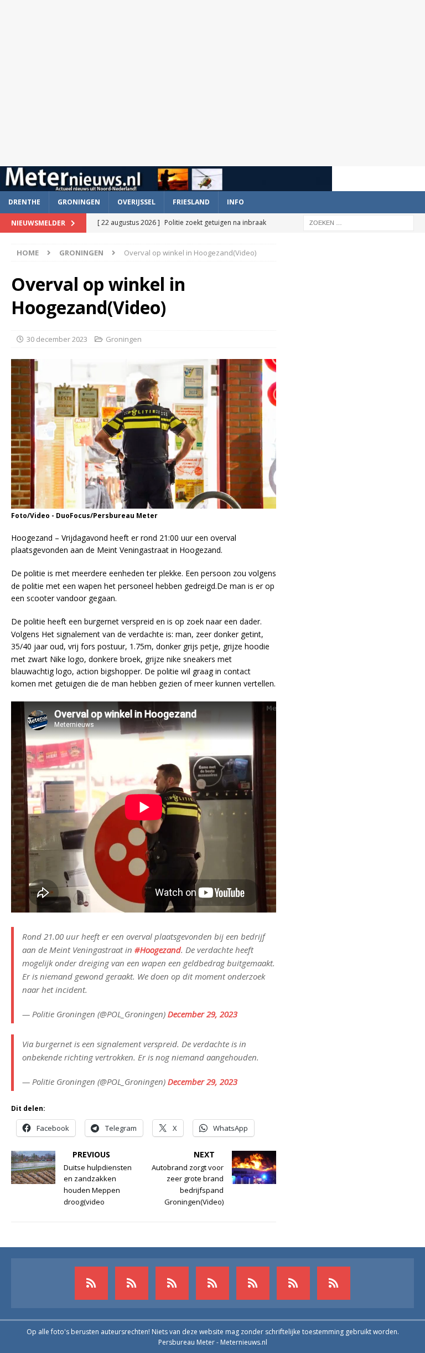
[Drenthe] (131, 1283)
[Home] (212, 1283)
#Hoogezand (157, 949)
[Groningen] (172, 1283)
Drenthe (24, 202)
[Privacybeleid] (293, 1283)
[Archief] (91, 1283)
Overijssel (136, 202)
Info (235, 202)
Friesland (191, 202)
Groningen (79, 202)
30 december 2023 (57, 339)
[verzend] (333, 1283)
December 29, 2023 (202, 1013)
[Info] (252, 1283)
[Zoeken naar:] (358, 222)
